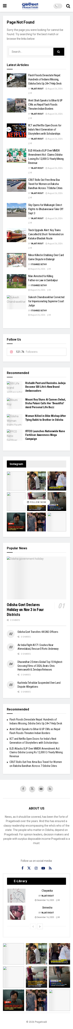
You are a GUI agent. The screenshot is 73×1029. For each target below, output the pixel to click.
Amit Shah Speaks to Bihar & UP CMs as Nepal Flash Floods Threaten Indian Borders (45, 104)
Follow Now (37, 502)
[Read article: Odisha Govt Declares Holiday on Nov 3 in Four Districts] (36, 578)
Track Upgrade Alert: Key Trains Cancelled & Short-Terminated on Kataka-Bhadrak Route (46, 234)
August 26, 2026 (54, 89)
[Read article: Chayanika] (16, 896)
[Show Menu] (5, 6)
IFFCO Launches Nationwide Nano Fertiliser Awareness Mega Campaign (45, 435)
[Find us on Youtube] (41, 789)
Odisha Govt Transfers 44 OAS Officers (38, 631)
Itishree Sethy (39, 264)
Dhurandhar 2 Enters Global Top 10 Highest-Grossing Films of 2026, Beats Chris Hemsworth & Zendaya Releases (40, 665)
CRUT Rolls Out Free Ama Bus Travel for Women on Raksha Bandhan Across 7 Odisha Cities (45, 184)
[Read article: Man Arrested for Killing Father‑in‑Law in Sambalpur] (16, 281)
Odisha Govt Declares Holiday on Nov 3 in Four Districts (25, 609)
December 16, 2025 (45, 900)
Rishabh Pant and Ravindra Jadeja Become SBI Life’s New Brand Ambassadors (45, 386)
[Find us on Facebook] (23, 789)
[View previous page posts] (33, 926)
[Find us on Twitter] (32, 789)
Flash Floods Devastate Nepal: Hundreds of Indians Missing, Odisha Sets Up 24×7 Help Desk (45, 79)
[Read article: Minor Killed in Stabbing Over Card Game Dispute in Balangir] (16, 260)
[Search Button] (68, 6)
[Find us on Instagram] (36, 868)
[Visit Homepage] (30, 6)
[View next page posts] (40, 926)
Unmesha (47, 907)
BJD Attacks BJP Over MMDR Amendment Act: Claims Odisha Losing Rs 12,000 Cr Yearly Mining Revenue (36, 752)
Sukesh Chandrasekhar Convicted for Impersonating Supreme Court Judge (46, 301)
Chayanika (47, 890)
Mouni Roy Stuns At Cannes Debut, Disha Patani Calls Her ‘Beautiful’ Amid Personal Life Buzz (45, 403)
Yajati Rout (37, 89)
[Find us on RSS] (50, 789)
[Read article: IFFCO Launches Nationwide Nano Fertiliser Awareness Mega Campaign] (14, 435)
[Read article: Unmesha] (16, 913)
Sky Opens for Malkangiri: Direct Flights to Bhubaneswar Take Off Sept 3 (45, 209)
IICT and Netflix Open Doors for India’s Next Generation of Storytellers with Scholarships (44, 129)
